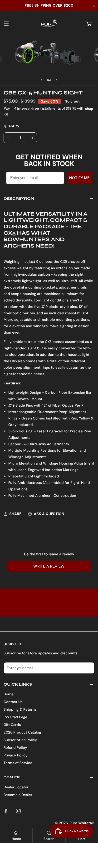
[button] (89, 23)
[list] (49, 60)
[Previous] (41, 80)
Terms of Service (18, 762)
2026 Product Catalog (22, 732)
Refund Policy (15, 747)
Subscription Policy (20, 740)
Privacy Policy (16, 755)
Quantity (11, 126)
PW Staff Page (15, 717)
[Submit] (88, 667)
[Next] (56, 80)
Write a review (49, 566)
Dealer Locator (16, 787)
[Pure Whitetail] (48, 23)
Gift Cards (12, 724)
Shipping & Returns (20, 709)
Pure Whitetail (81, 823)
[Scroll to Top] (89, 817)
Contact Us (13, 701)
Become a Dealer (18, 794)
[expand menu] (6, 23)
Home (9, 694)
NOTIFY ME (79, 177)
